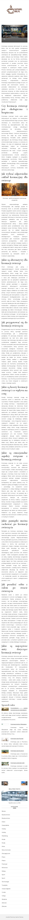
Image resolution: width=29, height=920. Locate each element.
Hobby (4, 829)
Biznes (4, 811)
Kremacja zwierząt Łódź (17, 763)
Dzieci (3, 821)
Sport (3, 874)
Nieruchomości (6, 850)
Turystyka (4, 885)
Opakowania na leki (14, 803)
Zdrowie (4, 903)
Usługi (6, 26)
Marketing (5, 836)
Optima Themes (19, 917)
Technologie (5, 881)
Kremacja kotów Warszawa (18, 724)
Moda (3, 839)
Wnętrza (4, 899)
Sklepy (4, 871)
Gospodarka (5, 825)
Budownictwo (6, 814)
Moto (3, 846)
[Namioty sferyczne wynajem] (23, 783)
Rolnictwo (5, 867)
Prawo (3, 860)
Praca (3, 857)
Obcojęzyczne (6, 853)
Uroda (3, 892)
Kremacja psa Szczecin (17, 750)
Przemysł (4, 864)
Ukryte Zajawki (6, 888)
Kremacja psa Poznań (17, 738)
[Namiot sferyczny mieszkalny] (5, 783)
